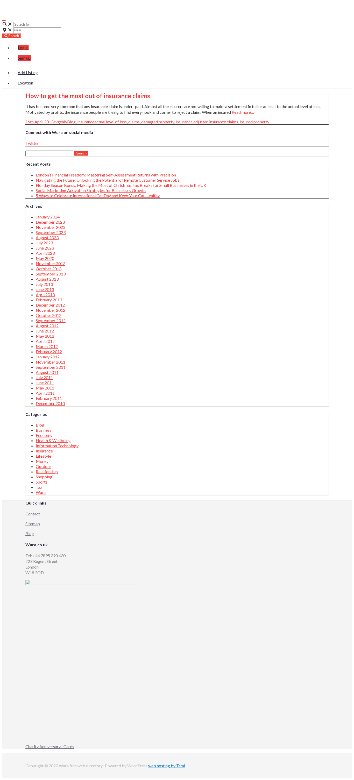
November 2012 (50, 310)
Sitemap (32, 523)
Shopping (44, 476)
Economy (44, 435)
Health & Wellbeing (53, 440)
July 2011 (44, 377)
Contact (32, 513)
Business (43, 430)
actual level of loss (110, 121)
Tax (39, 487)
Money (42, 461)
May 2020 (45, 258)
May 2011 (45, 387)
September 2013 (51, 273)
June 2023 (45, 247)
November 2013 (50, 263)
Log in (23, 47)
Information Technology (57, 445)
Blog (71, 121)
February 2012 (49, 351)
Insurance (85, 121)
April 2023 (45, 253)
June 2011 (45, 382)
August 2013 (47, 278)
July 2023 (44, 242)
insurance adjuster (192, 121)
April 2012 (45, 341)
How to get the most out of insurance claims (87, 96)
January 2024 (48, 216)
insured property (254, 121)
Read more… (242, 112)
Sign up (24, 57)
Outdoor (43, 466)
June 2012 (45, 330)
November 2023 (50, 227)
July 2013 (44, 284)
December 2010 (50, 403)
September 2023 (51, 232)
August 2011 (47, 372)
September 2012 (51, 320)
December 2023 (50, 221)
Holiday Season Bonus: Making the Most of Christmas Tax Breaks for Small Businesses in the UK (121, 185)
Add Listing (28, 72)
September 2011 (51, 367)
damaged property (157, 121)
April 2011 (45, 393)
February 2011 (49, 398)
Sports (41, 481)
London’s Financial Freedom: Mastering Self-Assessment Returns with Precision (106, 174)
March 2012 (47, 346)
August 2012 (47, 325)
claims (134, 121)
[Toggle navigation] (4, 20)
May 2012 (45, 336)
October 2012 (48, 315)
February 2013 (49, 299)
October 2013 (48, 268)
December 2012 (50, 304)
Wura (12, 8)
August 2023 (47, 237)
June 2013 (45, 289)
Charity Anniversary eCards (49, 746)
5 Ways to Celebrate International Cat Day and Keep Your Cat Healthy (98, 195)
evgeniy (60, 121)
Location (25, 82)
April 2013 (45, 294)
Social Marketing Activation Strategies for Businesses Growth (91, 190)
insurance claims (223, 121)
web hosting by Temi (166, 765)
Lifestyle (43, 455)
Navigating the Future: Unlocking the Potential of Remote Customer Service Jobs (107, 180)
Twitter (32, 143)
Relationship (47, 471)
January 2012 (48, 356)
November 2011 (50, 361)
